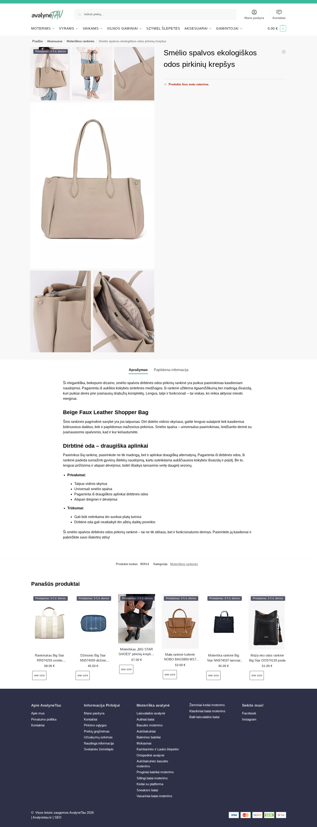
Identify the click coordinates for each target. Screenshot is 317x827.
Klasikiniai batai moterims (207, 711)
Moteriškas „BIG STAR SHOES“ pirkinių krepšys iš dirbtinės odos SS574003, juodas (136, 652)
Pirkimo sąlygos (95, 725)
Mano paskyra (254, 18)
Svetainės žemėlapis (99, 749)
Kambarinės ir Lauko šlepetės (158, 749)
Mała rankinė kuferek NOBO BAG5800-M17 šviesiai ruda (180, 657)
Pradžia (37, 41)
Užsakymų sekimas (98, 737)
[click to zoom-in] (92, 185)
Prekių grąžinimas (97, 731)
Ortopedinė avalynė (150, 755)
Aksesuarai (54, 41)
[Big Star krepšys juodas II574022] (283, 52)
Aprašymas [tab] (138, 370)
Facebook (249, 713)
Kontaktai (279, 18)
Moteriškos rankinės (80, 41)
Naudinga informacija (99, 743)
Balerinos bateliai (149, 737)
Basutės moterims (150, 725)
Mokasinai (144, 743)
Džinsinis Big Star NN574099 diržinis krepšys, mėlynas (93, 658)
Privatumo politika (43, 719)
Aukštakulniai (146, 731)
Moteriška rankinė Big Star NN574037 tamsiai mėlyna (223, 658)
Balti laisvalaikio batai (204, 717)
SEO (57, 817)
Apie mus (38, 713)
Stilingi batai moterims (152, 778)
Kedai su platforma (150, 784)
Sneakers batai (147, 790)
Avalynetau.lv (42, 817)
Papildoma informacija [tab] (171, 370)
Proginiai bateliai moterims (155, 772)
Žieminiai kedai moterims (207, 705)
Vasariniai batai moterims (154, 796)
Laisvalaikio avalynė (151, 713)
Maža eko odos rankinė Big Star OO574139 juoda (267, 657)
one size (39, 675)
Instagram (249, 719)
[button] (277, 28)
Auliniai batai (145, 719)
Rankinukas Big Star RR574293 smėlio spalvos (49, 658)
